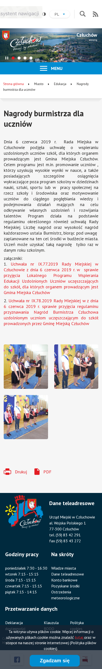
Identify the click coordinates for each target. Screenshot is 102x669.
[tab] (13, 58)
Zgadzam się (55, 660)
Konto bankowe (64, 580)
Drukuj (21, 472)
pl (62, 15)
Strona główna (13, 84)
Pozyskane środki (65, 585)
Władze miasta (63, 568)
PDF (47, 472)
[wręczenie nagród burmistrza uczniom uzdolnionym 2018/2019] (26, 366)
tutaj (79, 637)
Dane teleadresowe (67, 574)
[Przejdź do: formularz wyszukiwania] (82, 14)
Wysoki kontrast (44, 14)
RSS (95, 14)
